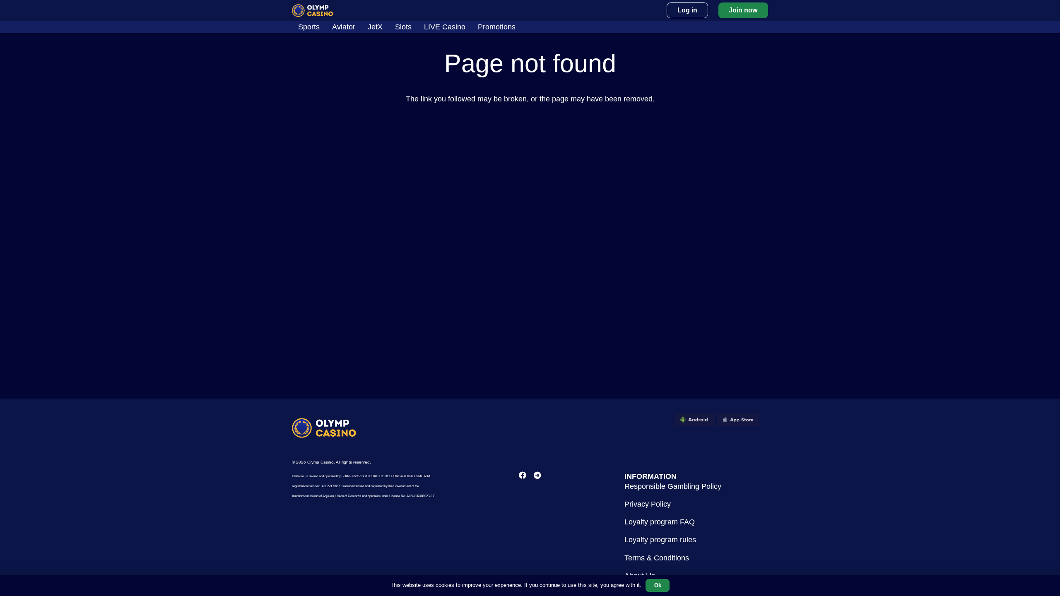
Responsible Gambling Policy (672, 486)
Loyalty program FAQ (659, 522)
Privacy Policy (647, 504)
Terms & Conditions (656, 558)
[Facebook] (522, 475)
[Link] (312, 10)
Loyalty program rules (660, 540)
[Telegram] (537, 475)
